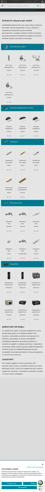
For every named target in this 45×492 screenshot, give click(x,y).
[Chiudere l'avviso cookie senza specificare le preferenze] (42, 464)
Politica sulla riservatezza (35, 467)
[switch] (40, 489)
